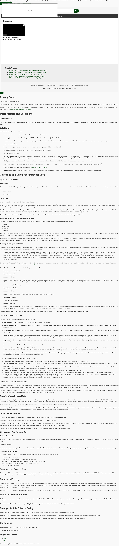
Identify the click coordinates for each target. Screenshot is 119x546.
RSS (72, 85)
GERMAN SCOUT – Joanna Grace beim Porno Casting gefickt (25, 74)
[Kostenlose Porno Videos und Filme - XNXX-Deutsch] (16, 10)
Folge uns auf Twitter (81, 85)
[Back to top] (113, 541)
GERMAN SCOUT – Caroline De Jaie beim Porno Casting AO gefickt (27, 76)
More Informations (17, 3)
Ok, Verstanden (6, 3)
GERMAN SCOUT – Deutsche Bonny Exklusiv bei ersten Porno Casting (28, 70)
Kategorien (32, 16)
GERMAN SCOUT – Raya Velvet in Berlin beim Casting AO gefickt (26, 78)
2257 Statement (51, 85)
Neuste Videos (20, 16)
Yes (4, 538)
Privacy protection (28, 3)
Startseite (8, 16)
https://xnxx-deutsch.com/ (39, 167)
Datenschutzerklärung (37, 85)
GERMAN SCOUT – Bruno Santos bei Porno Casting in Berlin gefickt (27, 72)
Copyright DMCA (63, 85)
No (4, 540)
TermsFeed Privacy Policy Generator (21, 109)
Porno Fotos (58, 16)
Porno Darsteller (45, 16)
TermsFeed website (31, 265)
